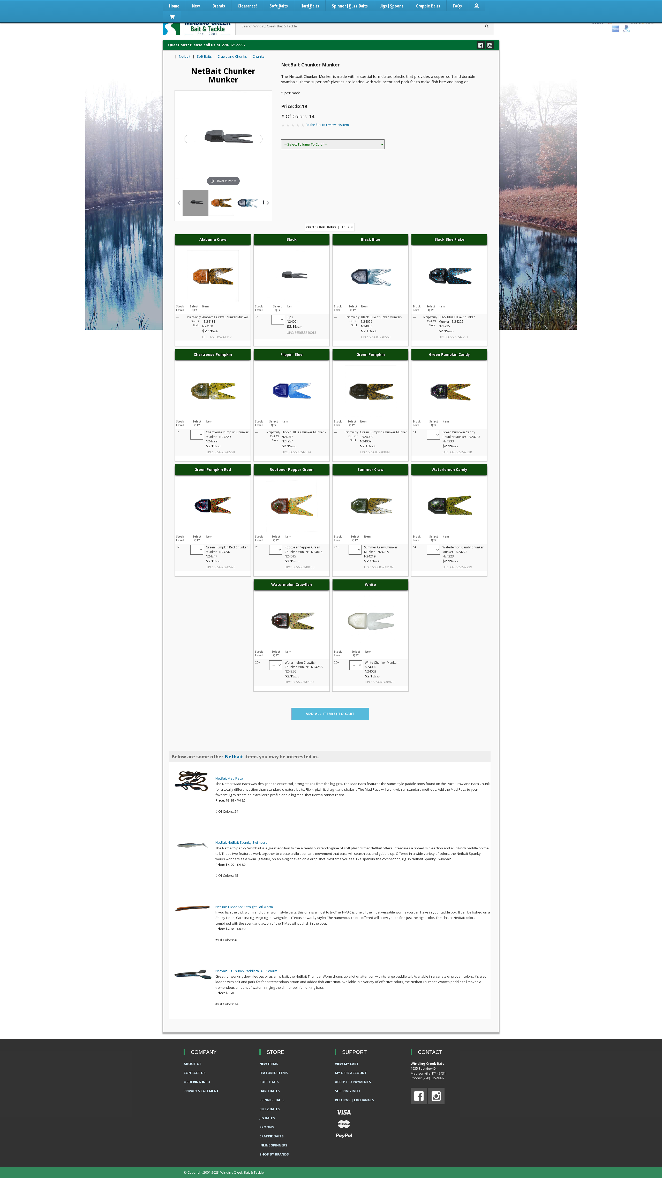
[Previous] (185, 138)
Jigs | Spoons (391, 7)
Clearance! (247, 6)
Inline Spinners (273, 1145)
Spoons (266, 1127)
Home (174, 6)
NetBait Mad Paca (229, 778)
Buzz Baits (269, 1109)
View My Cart (347, 1063)
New (196, 6)
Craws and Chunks (232, 56)
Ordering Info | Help (328, 227)
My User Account (351, 1072)
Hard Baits (309, 7)
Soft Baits (278, 7)
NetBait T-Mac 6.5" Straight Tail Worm (244, 906)
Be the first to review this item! (328, 125)
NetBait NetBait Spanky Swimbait (241, 842)
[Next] (261, 138)
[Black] (195, 203)
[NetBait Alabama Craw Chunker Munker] (221, 203)
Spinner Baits (271, 1100)
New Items (268, 1063)
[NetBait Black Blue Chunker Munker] (247, 203)
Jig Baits (267, 1118)
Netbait (184, 56)
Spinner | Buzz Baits (350, 7)
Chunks (259, 56)
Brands (219, 6)
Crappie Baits (428, 6)
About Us (192, 1063)
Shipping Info (347, 1091)
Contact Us (195, 1072)
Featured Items (273, 1072)
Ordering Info (197, 1081)
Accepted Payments (353, 1081)
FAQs (457, 6)
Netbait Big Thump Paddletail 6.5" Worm (246, 971)
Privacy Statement (201, 1091)
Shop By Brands (274, 1154)
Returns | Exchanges (354, 1100)
